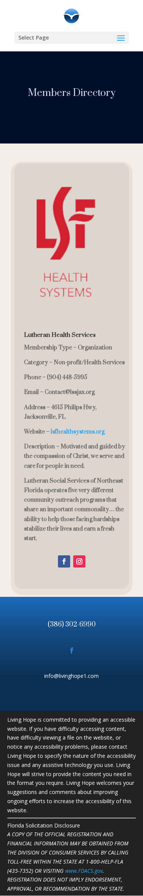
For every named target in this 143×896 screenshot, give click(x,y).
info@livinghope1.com (71, 675)
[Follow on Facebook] (64, 561)
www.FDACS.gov (84, 870)
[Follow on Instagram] (79, 561)
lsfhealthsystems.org (77, 431)
